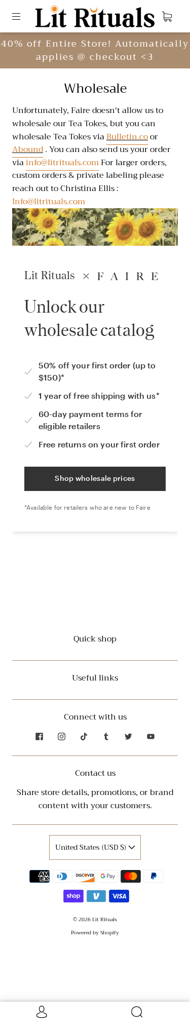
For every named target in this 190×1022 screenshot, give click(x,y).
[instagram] (62, 736)
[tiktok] (84, 736)
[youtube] (151, 736)
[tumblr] (106, 736)
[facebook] (39, 736)
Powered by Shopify (95, 932)
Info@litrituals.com (48, 202)
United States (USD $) (91, 847)
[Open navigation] (23, 16)
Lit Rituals (104, 919)
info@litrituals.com (62, 163)
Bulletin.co (127, 137)
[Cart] (167, 16)
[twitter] (129, 736)
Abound (27, 149)
